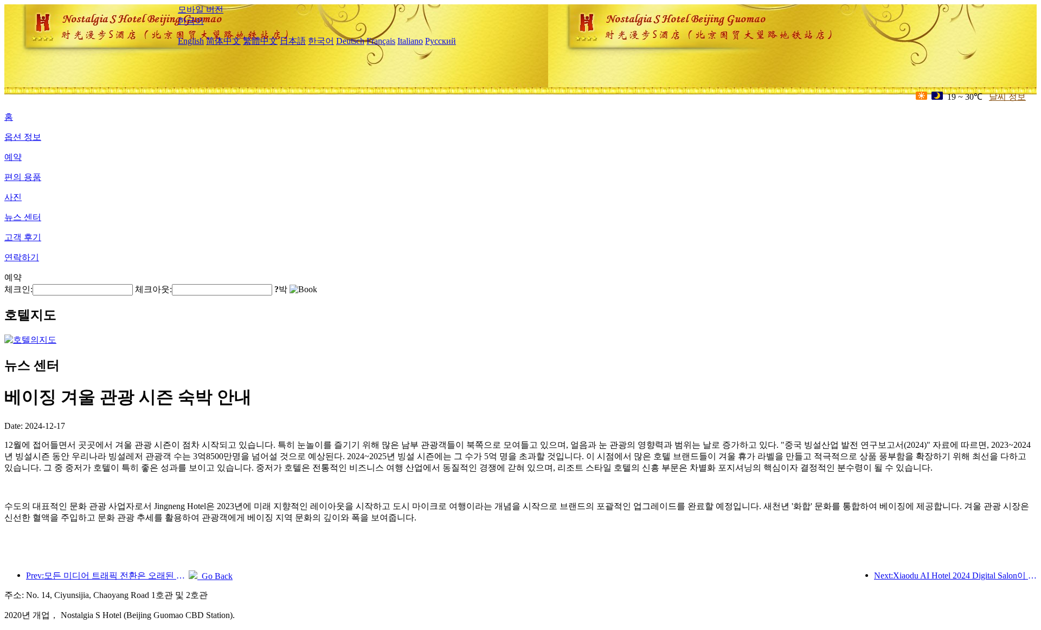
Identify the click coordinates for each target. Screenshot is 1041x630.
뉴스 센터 (22, 217)
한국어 (191, 20)
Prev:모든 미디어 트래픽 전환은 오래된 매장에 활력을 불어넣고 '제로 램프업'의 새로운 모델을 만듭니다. (107, 575)
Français (381, 41)
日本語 (293, 41)
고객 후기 (22, 237)
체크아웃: (153, 289)
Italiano (410, 41)
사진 (13, 197)
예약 (13, 157)
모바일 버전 (200, 9)
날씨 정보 (1007, 96)
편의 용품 (22, 177)
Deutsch (350, 41)
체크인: (18, 289)
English (191, 41)
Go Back (215, 576)
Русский (440, 41)
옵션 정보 (22, 137)
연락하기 (21, 257)
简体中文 (223, 41)
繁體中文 (260, 41)
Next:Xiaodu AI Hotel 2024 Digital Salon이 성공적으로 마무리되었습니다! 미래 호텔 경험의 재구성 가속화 (955, 575)
